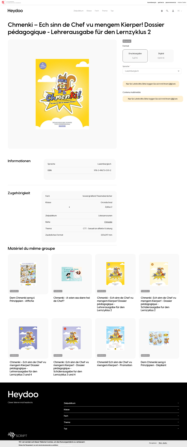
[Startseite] (16, 9)
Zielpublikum (78, 11)
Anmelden (173, 11)
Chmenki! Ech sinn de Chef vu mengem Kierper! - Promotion (114, 363)
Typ (112, 11)
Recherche (167, 11)
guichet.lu (161, 2)
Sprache (126, 66)
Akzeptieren (153, 443)
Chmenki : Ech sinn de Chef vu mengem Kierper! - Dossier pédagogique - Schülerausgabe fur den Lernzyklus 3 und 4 (71, 368)
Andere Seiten (182, 2)
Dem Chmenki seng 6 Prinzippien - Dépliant (153, 363)
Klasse (89, 11)
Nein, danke (163, 443)
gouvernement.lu (171, 2)
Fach (97, 11)
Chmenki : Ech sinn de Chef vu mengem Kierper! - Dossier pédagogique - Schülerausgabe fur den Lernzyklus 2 (158, 304)
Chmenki (108, 222)
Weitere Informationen (65, 445)
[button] (62, 94)
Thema (104, 11)
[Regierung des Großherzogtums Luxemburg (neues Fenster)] (12, 2)
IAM (170, 84)
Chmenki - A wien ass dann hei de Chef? (71, 299)
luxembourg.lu (151, 2)
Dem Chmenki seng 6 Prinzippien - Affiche (22, 299)
